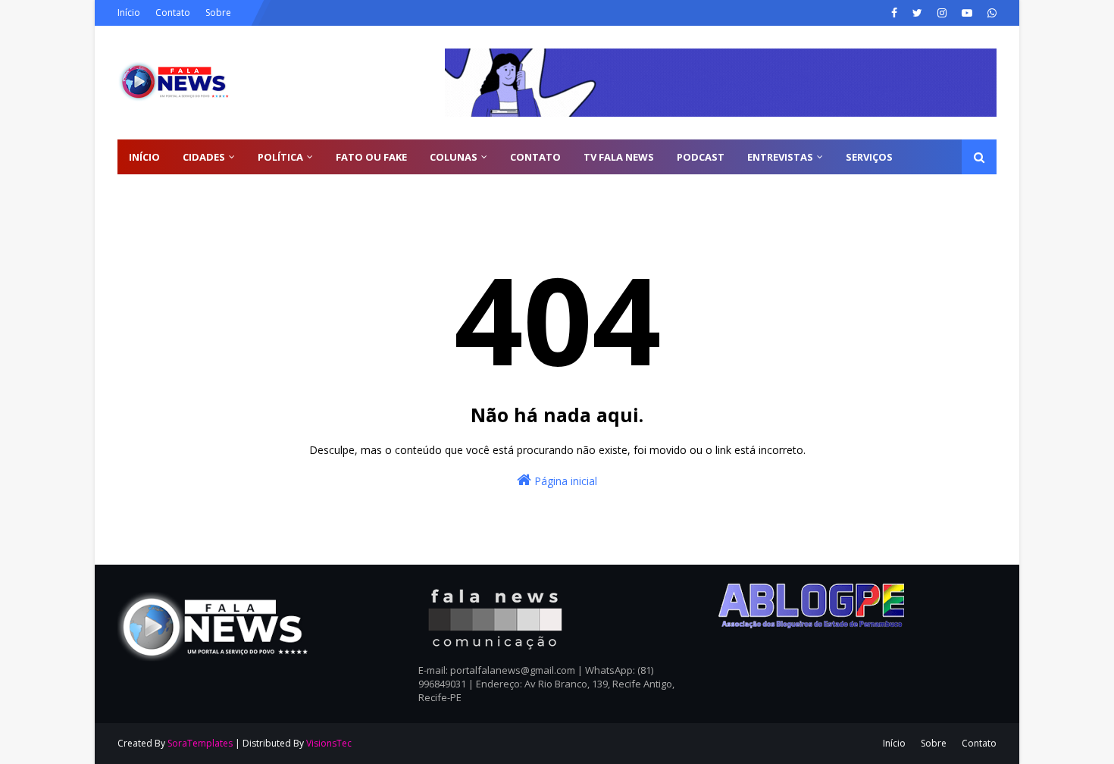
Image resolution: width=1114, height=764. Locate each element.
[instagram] (942, 13)
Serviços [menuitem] (869, 157)
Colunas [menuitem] (453, 157)
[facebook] (894, 13)
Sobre (218, 12)
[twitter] (917, 13)
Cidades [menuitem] (204, 157)
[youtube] (967, 13)
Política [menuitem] (280, 157)
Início (128, 12)
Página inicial (564, 481)
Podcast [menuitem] (700, 157)
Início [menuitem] (144, 157)
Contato (172, 12)
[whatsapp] (990, 13)
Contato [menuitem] (535, 157)
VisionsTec (329, 743)
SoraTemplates (200, 743)
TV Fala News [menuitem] (619, 157)
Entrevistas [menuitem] (780, 157)
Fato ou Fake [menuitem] (371, 157)
